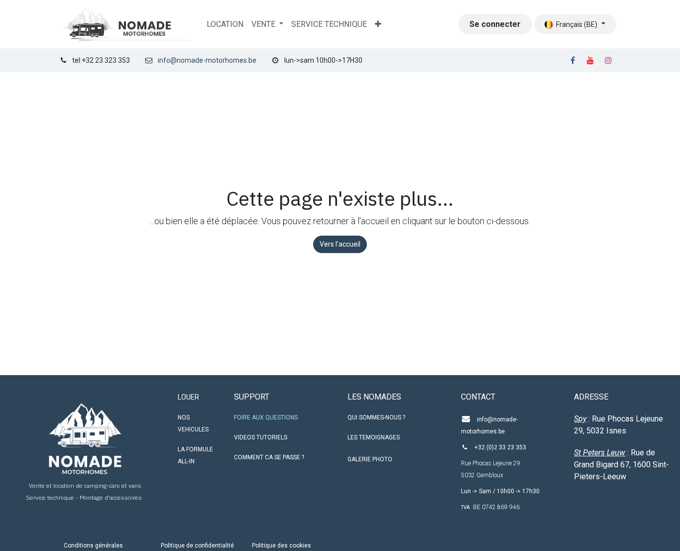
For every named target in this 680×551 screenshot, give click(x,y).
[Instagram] (608, 60)
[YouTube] (590, 60)
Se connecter (495, 24)
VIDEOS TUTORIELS (260, 437)
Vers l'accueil (340, 244)
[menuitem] (225, 24)
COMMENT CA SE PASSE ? (269, 457)
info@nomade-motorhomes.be (207, 60)
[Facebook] (572, 60)
